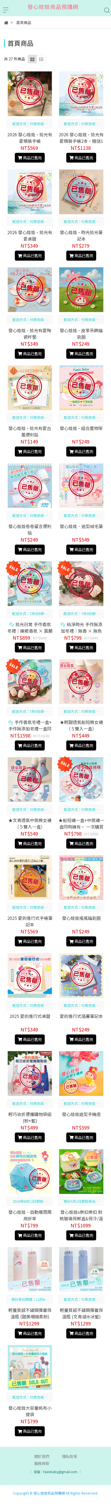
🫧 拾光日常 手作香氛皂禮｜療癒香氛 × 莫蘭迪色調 (30, 631)
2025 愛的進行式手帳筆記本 (30, 921)
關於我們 (41, 1456)
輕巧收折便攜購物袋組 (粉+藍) (29, 1117)
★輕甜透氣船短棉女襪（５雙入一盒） (81, 725)
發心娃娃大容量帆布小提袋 (29, 1411)
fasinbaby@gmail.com (60, 1471)
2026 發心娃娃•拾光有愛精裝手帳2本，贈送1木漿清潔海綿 (81, 141)
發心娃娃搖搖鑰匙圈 (81, 918)
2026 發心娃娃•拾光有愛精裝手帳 (29, 137)
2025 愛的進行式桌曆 (29, 1016)
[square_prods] (32, 59)
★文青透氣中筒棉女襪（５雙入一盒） (29, 823)
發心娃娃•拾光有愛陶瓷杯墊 (29, 333)
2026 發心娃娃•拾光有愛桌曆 (29, 235)
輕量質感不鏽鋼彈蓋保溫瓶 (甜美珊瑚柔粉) (29, 1313)
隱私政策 (69, 1456)
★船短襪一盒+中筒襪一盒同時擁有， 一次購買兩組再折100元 (81, 826)
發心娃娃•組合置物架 (81, 428)
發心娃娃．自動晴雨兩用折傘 (29, 1215)
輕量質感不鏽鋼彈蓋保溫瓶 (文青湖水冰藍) (81, 1313)
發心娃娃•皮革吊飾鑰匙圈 (81, 333)
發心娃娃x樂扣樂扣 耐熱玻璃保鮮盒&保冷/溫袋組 (81, 1218)
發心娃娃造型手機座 (81, 1114)
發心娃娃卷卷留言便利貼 (29, 529)
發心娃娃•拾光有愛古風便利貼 (29, 431)
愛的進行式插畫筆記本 (81, 1016)
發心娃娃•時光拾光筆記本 (81, 235)
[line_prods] (41, 59)
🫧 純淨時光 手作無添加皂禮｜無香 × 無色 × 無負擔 (81, 631)
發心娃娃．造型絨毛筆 (81, 526)
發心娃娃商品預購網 (49, 1493)
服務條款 (41, 1463)
